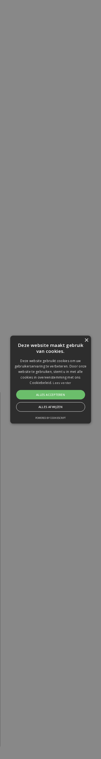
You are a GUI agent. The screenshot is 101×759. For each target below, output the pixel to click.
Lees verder (62, 383)
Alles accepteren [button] (50, 395)
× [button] (86, 340)
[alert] (50, 379)
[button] (50, 379)
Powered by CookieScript (50, 418)
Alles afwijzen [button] (51, 407)
